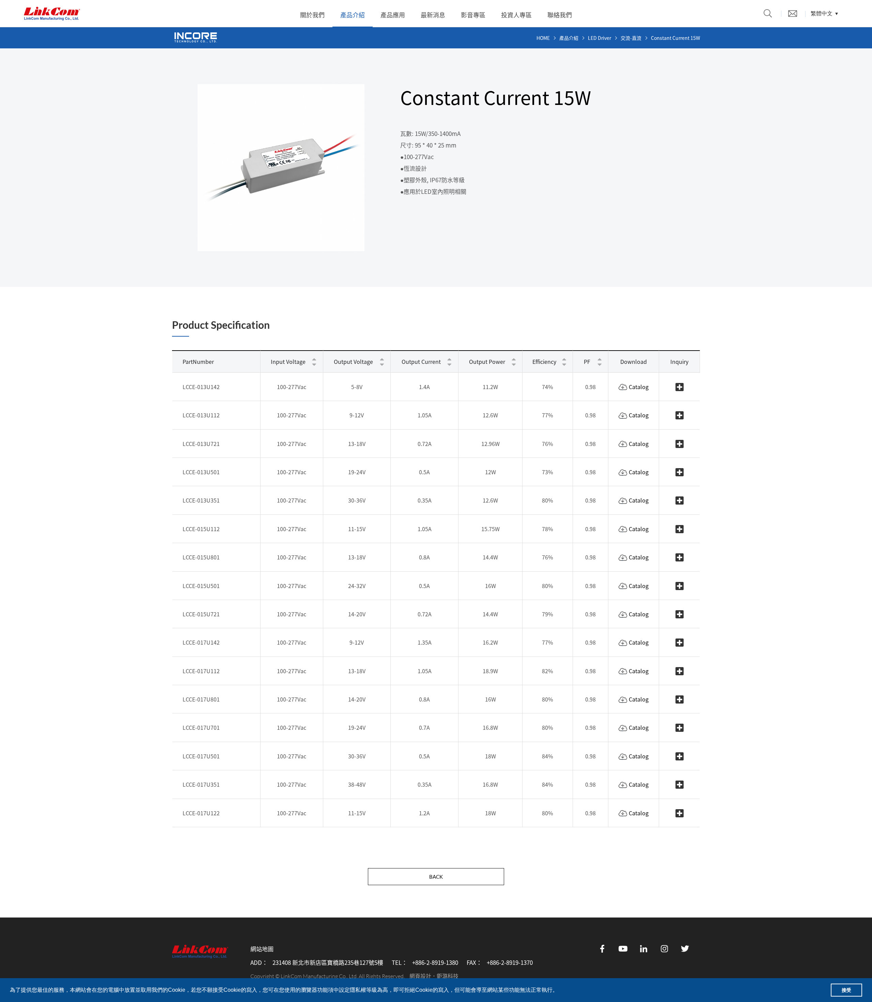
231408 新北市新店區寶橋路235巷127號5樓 (327, 962)
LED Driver (599, 37)
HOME (543, 37)
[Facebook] (602, 949)
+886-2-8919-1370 (510, 962)
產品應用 (392, 14)
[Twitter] (685, 949)
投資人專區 (516, 14)
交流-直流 (631, 37)
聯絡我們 (559, 14)
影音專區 (473, 14)
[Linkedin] (643, 949)
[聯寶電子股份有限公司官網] (52, 13)
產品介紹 (352, 14)
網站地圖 (262, 949)
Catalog (639, 386)
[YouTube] (623, 949)
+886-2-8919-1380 (435, 962)
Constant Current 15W (675, 37)
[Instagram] (664, 949)
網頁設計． (423, 976)
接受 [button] (846, 990)
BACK (436, 877)
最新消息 (433, 14)
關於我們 (312, 14)
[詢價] (792, 13)
